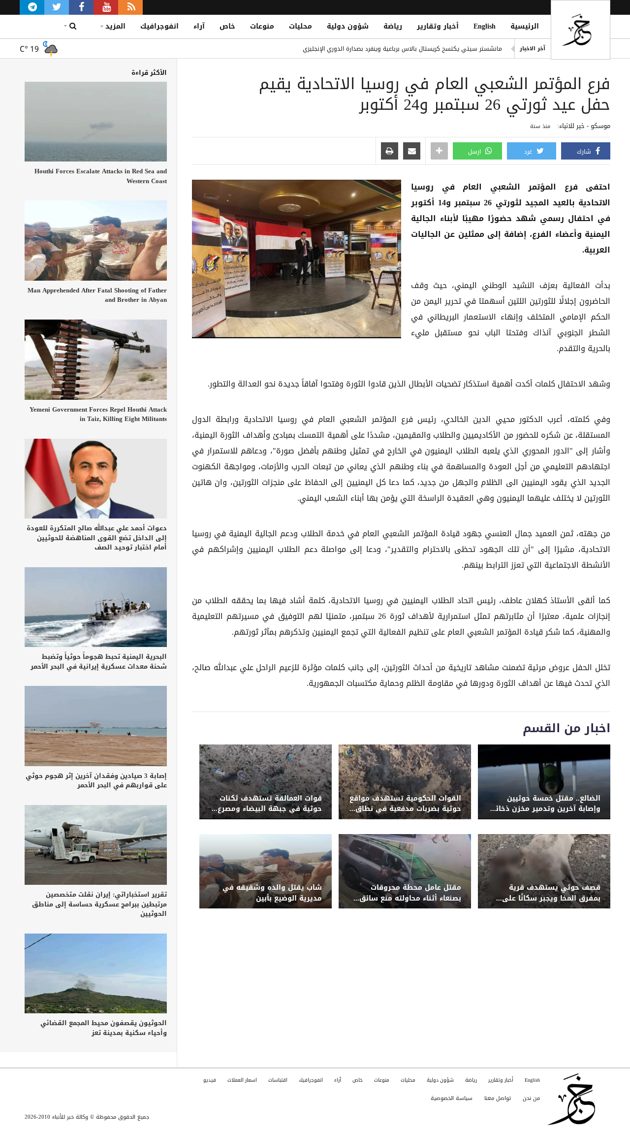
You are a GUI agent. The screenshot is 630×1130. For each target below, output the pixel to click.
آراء (199, 26)
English (484, 26)
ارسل (475, 151)
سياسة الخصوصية (451, 1098)
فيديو (209, 1080)
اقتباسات (277, 1080)
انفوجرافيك (159, 26)
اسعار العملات (242, 1080)
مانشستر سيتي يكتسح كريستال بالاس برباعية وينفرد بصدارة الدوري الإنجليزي (402, 48)
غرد (529, 151)
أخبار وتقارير (438, 26)
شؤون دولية (348, 26)
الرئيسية (524, 26)
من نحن (531, 1098)
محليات (300, 26)
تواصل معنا (497, 1098)
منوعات (262, 26)
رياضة (392, 26)
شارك (585, 151)
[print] (389, 151)
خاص (227, 26)
